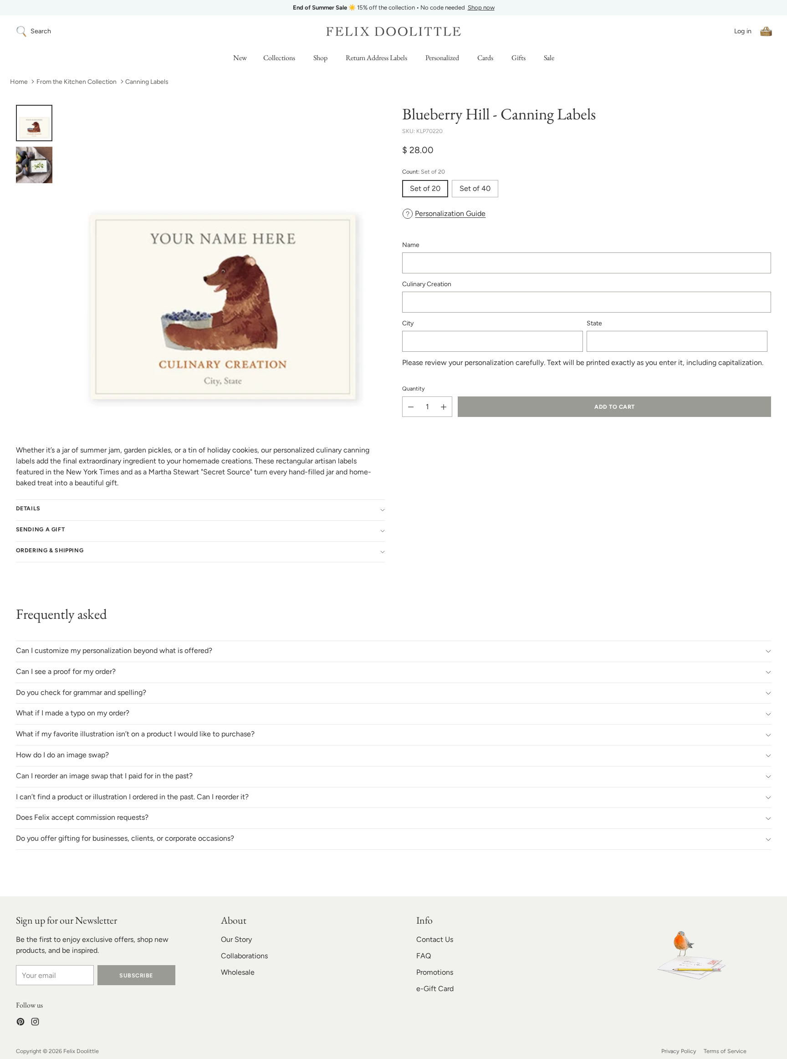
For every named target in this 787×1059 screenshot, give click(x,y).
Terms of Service (725, 1051)
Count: (423, 171)
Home (19, 82)
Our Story (236, 939)
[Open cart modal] (766, 31)
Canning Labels (147, 82)
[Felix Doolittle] (393, 31)
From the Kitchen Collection (76, 82)
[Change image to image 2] (34, 165)
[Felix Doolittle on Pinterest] (20, 1023)
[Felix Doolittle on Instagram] (35, 1023)
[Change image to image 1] (34, 123)
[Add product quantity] (443, 406)
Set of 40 (475, 188)
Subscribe (136, 975)
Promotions (434, 972)
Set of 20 (425, 188)
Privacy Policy (678, 1051)
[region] (393, 7)
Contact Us (434, 939)
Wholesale (238, 972)
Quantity (413, 388)
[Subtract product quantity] (411, 406)
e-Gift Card (435, 988)
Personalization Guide (450, 213)
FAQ (423, 955)
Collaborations (244, 955)
